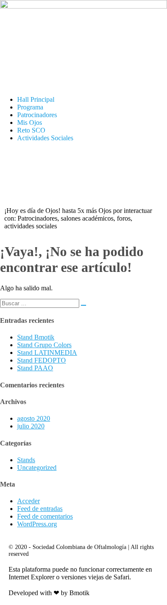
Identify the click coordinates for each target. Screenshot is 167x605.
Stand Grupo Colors (44, 344)
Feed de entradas (40, 508)
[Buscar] (83, 305)
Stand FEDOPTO (41, 360)
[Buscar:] (43, 303)
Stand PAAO (35, 368)
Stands (26, 459)
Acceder (28, 501)
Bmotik (79, 592)
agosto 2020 (33, 418)
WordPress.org (37, 524)
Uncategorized (37, 467)
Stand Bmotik (35, 337)
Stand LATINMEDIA (47, 352)
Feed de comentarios (45, 516)
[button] (83, 81)
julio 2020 (31, 426)
